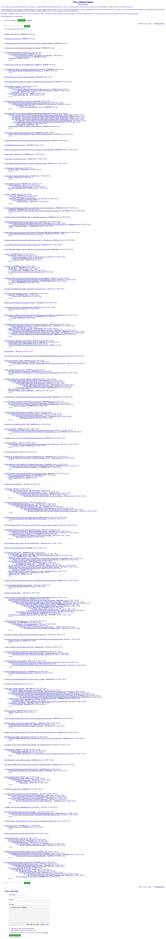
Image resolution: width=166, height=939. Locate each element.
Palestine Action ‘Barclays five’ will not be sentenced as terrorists (23, 529)
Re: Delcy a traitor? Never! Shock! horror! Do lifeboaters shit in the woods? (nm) (34, 104)
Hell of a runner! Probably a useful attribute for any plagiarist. (25, 690)
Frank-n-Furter (12, 196)
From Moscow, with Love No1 (13, 38)
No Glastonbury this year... (12, 838)
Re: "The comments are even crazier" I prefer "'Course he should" (42, 874)
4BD (9, 389)
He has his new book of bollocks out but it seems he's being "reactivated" (33, 334)
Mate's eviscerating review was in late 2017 (20, 328)
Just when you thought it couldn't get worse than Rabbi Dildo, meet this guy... (26, 634)
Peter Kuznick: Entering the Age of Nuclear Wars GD (19, 132)
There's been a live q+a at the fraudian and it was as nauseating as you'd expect (30, 330)
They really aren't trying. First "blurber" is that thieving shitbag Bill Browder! (29, 404)
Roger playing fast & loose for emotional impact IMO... (31, 856)
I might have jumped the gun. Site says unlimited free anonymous (34, 90)
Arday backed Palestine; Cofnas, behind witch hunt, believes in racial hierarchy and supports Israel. (40, 701)
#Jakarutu (11, 712)
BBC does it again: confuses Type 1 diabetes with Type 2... (21, 723)
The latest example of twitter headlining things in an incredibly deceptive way (26, 217)
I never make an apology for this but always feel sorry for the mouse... (28, 519)
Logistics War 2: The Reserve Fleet (18, 362)
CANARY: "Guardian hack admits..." (18, 226)
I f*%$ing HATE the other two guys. (18, 490)
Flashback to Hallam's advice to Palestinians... (21, 390)
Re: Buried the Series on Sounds (21, 780)
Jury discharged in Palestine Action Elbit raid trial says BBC (21, 769)
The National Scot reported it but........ (26, 564)
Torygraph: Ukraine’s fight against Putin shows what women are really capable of (27, 278)
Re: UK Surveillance (14, 169)
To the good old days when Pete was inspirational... (19, 585)
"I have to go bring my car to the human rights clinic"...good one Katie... (25, 647)
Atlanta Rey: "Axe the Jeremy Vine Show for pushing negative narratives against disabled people (35, 115)
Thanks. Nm (16, 258)
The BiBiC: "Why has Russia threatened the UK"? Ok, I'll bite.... (22, 807)
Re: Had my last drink (18, 445)
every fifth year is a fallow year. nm (18, 839)
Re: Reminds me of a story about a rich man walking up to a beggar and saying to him (36, 432)
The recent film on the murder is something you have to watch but (38, 604)
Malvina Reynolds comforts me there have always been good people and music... (27, 517)
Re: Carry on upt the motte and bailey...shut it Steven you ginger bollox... (32, 55)
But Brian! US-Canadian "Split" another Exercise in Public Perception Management (28, 140)
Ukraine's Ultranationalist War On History (16, 671)
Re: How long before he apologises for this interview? (23, 342)
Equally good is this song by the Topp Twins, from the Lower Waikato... (43, 496)
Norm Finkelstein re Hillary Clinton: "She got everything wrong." (22, 543)
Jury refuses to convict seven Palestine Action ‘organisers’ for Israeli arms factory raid (29, 744)
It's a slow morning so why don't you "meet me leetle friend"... (22, 793)
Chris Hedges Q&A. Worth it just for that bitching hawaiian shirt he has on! (25, 69)
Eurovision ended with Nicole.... (13, 593)
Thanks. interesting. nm (15, 185)
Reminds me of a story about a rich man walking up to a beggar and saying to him (31, 430)
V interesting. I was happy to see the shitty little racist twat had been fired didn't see (31, 466)
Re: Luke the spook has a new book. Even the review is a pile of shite (27, 403)
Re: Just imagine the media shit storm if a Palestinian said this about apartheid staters (36, 814)
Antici (13, 197)
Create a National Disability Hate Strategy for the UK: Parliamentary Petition (26, 163)
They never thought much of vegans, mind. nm (25, 663)
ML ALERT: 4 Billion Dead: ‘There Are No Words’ (18, 379)
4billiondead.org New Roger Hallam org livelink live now (20, 851)
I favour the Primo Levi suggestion (29, 613)
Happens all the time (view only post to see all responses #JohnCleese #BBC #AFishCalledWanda (32, 232)
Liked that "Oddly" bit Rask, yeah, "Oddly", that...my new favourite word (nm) (33, 555)
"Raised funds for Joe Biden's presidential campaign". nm (24, 198)
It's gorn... (7, 254)
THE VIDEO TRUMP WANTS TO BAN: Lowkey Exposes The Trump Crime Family (28, 764)
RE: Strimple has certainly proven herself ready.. (25, 281)
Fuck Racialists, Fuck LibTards (17, 703)
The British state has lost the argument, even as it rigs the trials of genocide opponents (29, 43)
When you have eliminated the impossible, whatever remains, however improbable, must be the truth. (44, 603)
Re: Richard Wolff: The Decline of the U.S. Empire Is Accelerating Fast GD (29, 458)
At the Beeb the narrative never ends (15, 145)
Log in (22, 20)
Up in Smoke (8, 684)
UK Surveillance (9, 168)
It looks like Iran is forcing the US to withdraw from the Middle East (23, 64)
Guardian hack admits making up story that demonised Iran (21, 221)
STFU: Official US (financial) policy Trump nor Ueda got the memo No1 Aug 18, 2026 (28, 718)
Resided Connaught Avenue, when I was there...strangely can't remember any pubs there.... (53, 511)
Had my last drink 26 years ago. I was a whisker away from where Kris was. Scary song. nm (34, 444)
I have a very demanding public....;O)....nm (32, 107)
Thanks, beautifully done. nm (16, 478)
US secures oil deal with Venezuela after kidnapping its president (23, 48)
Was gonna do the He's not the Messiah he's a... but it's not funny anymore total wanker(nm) (34, 372)
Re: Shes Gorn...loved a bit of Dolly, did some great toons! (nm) (26, 272)
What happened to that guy (27, 418)
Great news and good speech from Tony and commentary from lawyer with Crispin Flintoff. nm (34, 558)
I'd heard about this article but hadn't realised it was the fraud (25, 223)
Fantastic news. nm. (14, 574)
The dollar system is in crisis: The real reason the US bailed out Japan (24, 438)
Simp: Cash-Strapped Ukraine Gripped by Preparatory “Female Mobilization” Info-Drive (32, 279)
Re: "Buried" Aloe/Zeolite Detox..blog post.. (17, 293)
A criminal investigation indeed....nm (18, 599)
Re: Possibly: (16, 92)
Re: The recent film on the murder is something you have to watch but (43, 606)
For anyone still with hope (12, 452)
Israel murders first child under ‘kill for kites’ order (18, 307)
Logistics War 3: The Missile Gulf (14, 154)
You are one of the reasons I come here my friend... (26, 491)
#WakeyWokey (24, 782)
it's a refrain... (12, 282)
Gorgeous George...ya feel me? (13, 749)
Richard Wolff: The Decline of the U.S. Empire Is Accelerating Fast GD (24, 456)
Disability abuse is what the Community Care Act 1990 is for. (25, 126)
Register (24, 907)
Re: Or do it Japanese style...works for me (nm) (45, 609)
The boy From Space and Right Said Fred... (17, 621)
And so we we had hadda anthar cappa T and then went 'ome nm (38, 508)
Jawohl (14, 318)
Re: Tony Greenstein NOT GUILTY (18, 561)
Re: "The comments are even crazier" (26, 871)
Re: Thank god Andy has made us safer (19, 371)
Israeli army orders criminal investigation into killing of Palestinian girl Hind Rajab (27, 597)
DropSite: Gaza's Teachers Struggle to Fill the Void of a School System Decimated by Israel (30, 732)
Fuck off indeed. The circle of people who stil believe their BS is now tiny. (36, 612)
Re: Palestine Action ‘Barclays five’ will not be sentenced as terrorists (27, 531)
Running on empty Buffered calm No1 (15, 548)
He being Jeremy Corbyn (15, 343)
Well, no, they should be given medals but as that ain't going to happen (32, 535)
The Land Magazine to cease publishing (16, 661)
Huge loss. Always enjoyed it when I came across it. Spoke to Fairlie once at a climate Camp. (34, 662)
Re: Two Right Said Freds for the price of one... (21, 504)
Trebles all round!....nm (14, 827)
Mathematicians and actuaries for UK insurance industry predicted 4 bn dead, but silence (37, 854)
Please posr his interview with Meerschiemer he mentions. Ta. (25, 70)
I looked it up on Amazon (19, 406)
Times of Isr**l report (14, 308)
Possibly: (11, 87)
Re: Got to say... (17, 296)
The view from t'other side (15, 868)
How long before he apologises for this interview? (18, 340)
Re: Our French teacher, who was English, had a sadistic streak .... (42, 628)
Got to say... (11, 295)
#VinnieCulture (12, 58)
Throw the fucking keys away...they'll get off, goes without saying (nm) (31, 654)
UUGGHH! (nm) (20, 105)
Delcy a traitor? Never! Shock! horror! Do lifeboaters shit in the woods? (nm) (29, 102)
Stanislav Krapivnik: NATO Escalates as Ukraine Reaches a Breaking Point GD (30, 134)
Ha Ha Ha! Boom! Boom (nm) (16, 476)
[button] (28, 925)
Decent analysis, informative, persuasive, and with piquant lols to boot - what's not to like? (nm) (38, 363)
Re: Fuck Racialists (17, 704)
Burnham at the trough (11, 825)
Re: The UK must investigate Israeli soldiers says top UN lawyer (26, 653)
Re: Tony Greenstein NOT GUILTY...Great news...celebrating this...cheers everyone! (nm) (33, 565)
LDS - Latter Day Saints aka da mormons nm (28, 844)
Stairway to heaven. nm (15, 640)
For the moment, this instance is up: (18, 93)
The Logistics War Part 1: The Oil (14, 360)
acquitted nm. (12, 209)
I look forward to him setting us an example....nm (26, 467)
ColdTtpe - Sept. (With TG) (12, 34)
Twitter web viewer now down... (13, 86)
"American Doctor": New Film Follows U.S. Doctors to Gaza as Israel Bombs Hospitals (29, 821)
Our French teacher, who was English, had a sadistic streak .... (37, 627)
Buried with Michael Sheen (12, 777)
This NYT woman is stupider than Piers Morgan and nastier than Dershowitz (26, 473)
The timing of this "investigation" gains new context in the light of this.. (28, 614)
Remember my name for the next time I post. (23, 930)
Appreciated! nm (20, 125)
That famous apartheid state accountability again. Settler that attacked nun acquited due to (30, 208)
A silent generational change (12, 183)
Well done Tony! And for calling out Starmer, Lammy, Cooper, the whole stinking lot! (35, 559)
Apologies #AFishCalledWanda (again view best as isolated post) (26, 234)
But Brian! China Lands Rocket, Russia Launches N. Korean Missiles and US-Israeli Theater (30, 580)
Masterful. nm (16, 570)
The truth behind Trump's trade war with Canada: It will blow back (23, 245)
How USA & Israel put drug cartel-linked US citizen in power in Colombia (25, 679)
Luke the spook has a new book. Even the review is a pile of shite (23, 401)
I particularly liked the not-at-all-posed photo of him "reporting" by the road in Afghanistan (36, 331)
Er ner (14, 200)
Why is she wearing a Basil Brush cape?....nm (21, 475)
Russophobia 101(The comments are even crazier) (19, 862)
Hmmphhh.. (19, 781)
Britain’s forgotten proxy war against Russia (17, 833)
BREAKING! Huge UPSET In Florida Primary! (17, 737)
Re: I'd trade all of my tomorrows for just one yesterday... (24, 413)
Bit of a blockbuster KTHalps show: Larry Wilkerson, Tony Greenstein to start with (27, 249)
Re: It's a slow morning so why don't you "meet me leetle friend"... (26, 795)
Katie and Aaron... (10, 351)
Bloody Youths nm (21, 537)
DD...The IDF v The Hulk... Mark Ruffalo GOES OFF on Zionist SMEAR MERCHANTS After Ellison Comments (36, 356)
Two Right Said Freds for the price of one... (17, 502)
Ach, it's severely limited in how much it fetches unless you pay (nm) (31, 89)
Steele (14, 327)
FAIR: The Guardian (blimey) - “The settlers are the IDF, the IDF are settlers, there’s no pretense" (32, 525)
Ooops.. (10, 177)
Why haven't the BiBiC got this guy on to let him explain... (21, 812)
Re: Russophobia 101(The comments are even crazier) (23, 863)
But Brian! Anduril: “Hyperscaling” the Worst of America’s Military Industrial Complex (28, 397)
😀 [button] (34, 924)
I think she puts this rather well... (14, 484)
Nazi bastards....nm (13, 622)
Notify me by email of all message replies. (22, 928)
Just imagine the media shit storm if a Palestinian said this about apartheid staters (31, 813)
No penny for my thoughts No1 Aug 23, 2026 (17, 424)
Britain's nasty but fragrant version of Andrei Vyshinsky (20, 302)
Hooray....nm (12, 557)
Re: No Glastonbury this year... (17, 841)
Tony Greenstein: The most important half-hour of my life (24, 568)
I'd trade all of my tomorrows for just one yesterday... (19, 412)
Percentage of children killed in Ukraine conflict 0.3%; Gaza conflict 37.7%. (26, 289)
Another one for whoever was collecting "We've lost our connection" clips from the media (29, 149)
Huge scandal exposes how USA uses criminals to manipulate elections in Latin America (29, 81)
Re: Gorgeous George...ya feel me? (18, 751)
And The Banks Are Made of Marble (18, 586)
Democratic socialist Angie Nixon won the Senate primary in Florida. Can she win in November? (34, 738)
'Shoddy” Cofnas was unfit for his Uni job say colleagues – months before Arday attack (32, 698)
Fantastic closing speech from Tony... (18, 572)
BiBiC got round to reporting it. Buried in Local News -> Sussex (26, 571)
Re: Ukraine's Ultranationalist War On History (20, 673)
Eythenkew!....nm (21, 625)
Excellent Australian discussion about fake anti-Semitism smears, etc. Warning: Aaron (29, 240)
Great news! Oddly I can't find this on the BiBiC (21, 554)
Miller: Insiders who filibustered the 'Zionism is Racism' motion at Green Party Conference (29, 315)
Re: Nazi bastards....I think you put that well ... (25, 624)
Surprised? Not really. (22, 201)
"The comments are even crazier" (21, 869)
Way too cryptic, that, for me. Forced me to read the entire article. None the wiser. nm (36, 532)
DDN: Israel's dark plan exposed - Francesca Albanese (20, 77)
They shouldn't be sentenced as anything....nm (21, 534)
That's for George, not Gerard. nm (25, 123)
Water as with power (10, 710)
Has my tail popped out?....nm (24, 57)
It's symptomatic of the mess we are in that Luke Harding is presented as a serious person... (34, 333)
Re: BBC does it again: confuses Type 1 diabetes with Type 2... (26, 726)
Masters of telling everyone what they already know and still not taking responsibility (31, 600)
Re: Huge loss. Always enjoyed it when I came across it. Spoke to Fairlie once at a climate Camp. (39, 665)
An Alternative (12, 255)
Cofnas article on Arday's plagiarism (14, 688)
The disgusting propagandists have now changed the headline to (26, 770)
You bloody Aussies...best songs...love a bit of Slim (34, 494)
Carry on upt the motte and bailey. (17, 54)
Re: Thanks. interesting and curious (22, 186)
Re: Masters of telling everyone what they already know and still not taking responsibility (36, 602)
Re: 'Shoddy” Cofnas (18, 700)
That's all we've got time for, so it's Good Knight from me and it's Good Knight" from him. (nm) (42, 753)
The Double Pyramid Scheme (13, 789)
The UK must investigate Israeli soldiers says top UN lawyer (21, 651)
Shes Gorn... (8, 266)
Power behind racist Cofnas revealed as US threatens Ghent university (24, 464)
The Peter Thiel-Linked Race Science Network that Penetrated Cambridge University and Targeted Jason (37, 693)
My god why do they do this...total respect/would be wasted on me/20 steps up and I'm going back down (34, 639)
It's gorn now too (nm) (18, 259)
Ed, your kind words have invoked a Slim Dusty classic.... (32, 493)
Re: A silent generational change (17, 188)
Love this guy (8, 489)
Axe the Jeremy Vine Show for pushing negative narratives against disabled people (28, 113)
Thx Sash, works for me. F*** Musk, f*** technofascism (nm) (29, 257)
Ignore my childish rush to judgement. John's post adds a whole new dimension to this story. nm (39, 691)
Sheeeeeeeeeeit (16, 752)
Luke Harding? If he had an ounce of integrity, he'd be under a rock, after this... (26, 324)
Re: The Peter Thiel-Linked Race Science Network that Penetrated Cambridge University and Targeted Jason (42, 694)
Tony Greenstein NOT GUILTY (13, 552)
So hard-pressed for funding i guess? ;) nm (20, 724)
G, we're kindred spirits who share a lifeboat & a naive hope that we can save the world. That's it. (39, 122)
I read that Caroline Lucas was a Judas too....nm (22, 316)
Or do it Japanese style (34, 607)
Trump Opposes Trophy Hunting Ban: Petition (17, 176)
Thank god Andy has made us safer (14, 370)
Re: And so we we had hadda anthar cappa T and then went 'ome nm (43, 509)
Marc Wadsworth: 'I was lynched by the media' (17, 760)
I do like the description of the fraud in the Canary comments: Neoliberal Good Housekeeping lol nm (40, 224)
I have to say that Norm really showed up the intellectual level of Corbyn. (28, 345)
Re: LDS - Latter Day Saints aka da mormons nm (33, 845)
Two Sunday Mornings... (11, 442)
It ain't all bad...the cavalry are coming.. (16, 159)
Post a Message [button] (83, 4)
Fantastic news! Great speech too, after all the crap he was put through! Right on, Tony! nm (33, 567)
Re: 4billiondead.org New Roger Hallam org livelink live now (24, 853)
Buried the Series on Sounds (16, 778)
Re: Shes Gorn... (13, 267)
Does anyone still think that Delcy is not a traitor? (18, 101)
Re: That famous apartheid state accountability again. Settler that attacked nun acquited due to (35, 211)
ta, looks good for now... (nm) (20, 95)
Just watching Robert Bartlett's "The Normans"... (18, 52)
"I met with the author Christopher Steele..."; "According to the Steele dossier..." (30, 325)
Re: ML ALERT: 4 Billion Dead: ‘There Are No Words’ (23, 380)
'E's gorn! (7, 194)
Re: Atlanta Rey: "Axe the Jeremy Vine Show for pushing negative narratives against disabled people (40, 116)
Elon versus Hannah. (10, 429)
